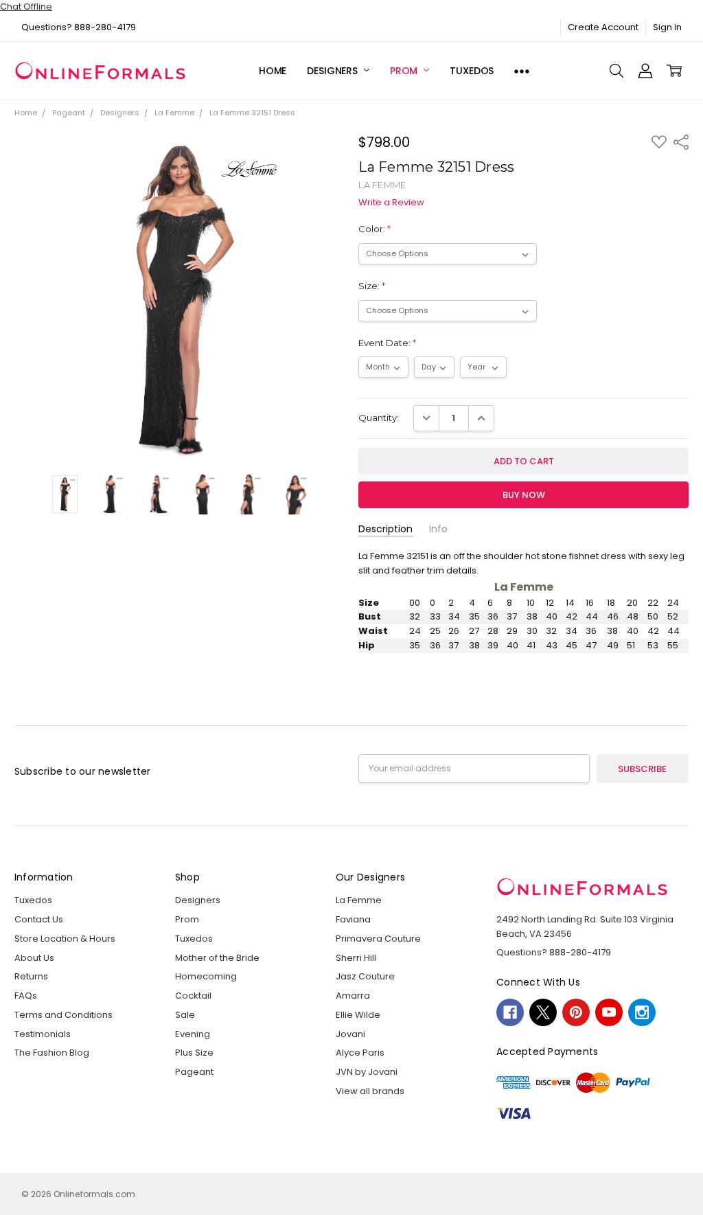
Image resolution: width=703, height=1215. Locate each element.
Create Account (603, 27)
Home (272, 71)
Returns (31, 976)
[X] (543, 1012)
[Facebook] (510, 1012)
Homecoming (206, 976)
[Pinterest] (576, 1012)
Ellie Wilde (358, 1014)
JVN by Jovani (366, 1071)
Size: (371, 285)
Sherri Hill (356, 957)
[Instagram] (642, 1012)
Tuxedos (472, 71)
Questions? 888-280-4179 (78, 27)
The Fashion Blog (51, 1052)
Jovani (350, 1034)
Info (438, 529)
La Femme (359, 900)
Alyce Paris (360, 1052)
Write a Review (391, 203)
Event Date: (387, 342)
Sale (185, 1014)
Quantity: (378, 417)
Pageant (194, 1071)
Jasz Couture (365, 976)
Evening (192, 1034)
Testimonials (42, 1034)
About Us (34, 957)
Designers (333, 71)
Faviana (353, 919)
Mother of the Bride (217, 957)
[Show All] (522, 71)
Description (385, 529)
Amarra (353, 995)
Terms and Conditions (63, 1014)
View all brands (370, 1091)
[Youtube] (609, 1012)
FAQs (25, 995)
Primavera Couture (378, 938)
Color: (374, 228)
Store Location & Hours (64, 938)
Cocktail (193, 995)
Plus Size (194, 1052)
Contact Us (38, 919)
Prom (405, 71)
